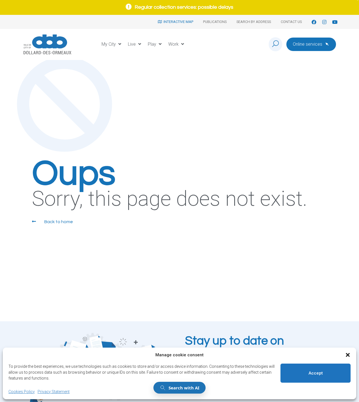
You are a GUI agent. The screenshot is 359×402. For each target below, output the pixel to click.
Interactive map (177, 22)
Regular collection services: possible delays (184, 7)
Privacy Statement (54, 391)
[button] (348, 355)
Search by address (253, 22)
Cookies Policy (21, 391)
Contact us (291, 22)
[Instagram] (324, 22)
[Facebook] (314, 22)
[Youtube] (334, 22)
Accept (316, 373)
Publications (215, 22)
